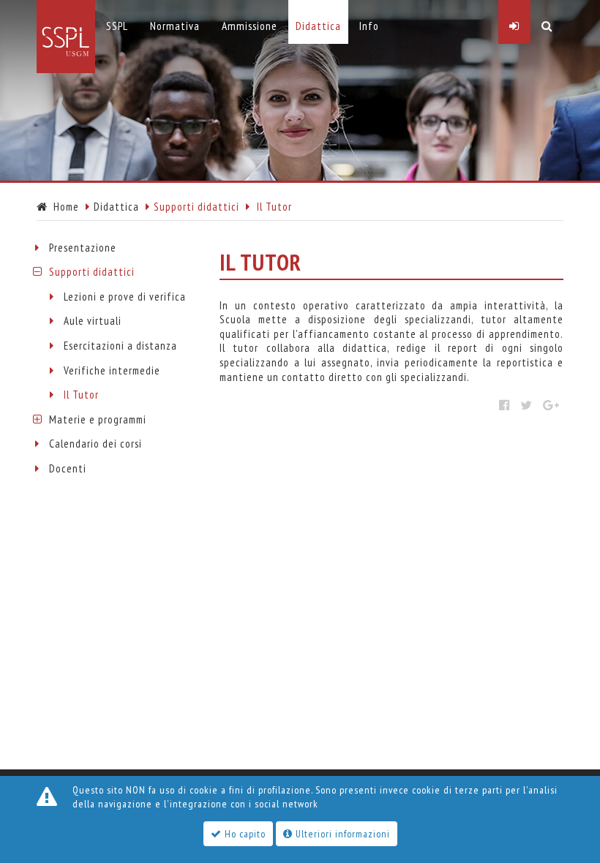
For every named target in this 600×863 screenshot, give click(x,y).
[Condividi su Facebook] (504, 405)
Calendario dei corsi (95, 444)
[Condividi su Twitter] (526, 405)
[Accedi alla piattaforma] (514, 22)
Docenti (67, 468)
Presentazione (82, 248)
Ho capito (244, 833)
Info (369, 25)
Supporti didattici (92, 272)
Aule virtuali (92, 321)
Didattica (116, 207)
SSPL (117, 25)
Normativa (175, 25)
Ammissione (249, 25)
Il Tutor (81, 395)
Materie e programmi (97, 419)
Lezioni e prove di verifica (125, 297)
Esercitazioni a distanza (120, 346)
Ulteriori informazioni (341, 833)
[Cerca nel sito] (546, 22)
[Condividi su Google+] (551, 405)
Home (63, 207)
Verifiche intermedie (112, 370)
